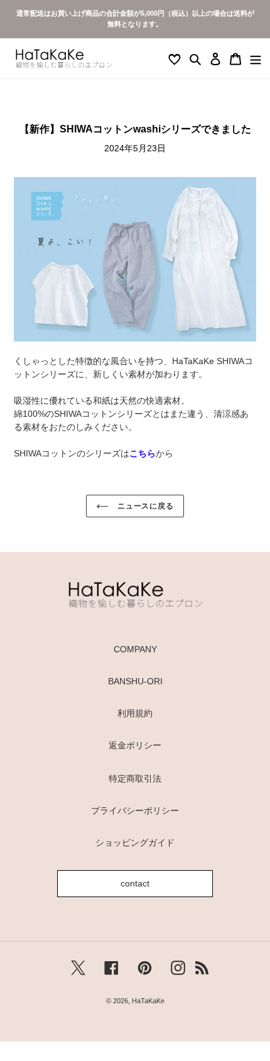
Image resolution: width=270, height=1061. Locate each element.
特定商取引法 (135, 778)
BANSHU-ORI (135, 681)
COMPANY (135, 649)
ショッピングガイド (135, 842)
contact (135, 883)
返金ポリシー (135, 745)
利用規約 (135, 713)
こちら (142, 453)
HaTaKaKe (148, 1000)
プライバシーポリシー (135, 810)
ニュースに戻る (145, 506)
